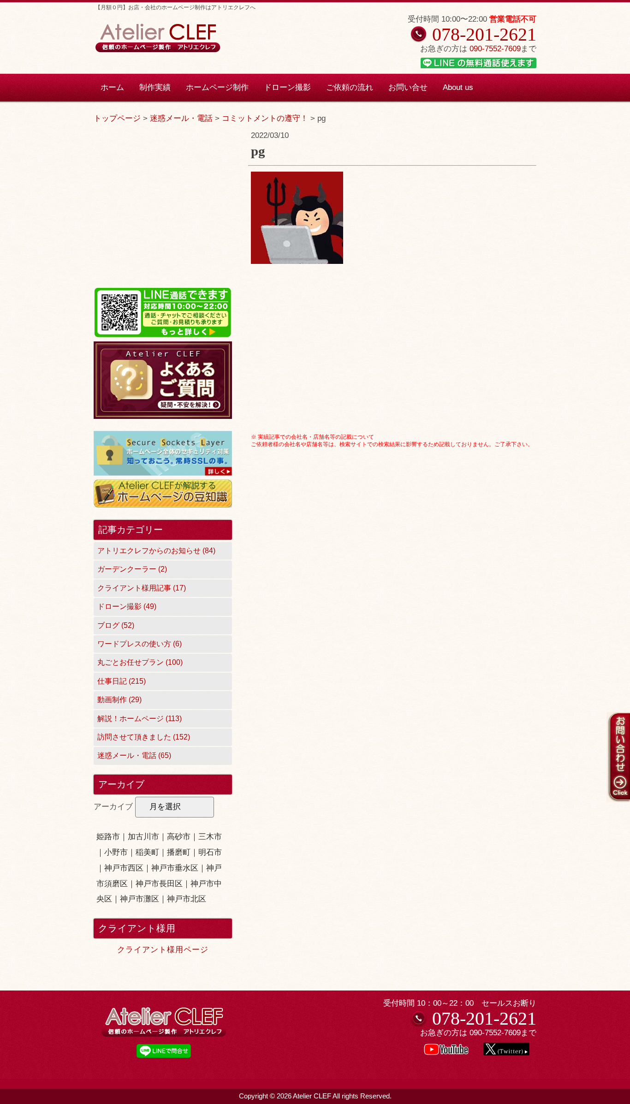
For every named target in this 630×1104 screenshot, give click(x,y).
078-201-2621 (484, 34)
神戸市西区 (123, 868)
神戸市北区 (186, 899)
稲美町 (147, 852)
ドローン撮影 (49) (126, 606)
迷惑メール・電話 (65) (134, 755)
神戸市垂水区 (174, 868)
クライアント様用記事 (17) (141, 588)
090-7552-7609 (495, 48)
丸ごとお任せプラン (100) (140, 662)
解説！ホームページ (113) (139, 718)
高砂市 (178, 836)
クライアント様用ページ (162, 949)
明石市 (210, 852)
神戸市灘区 (139, 899)
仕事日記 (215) (121, 681)
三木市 (210, 836)
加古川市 (143, 836)
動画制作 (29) (119, 700)
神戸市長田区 (159, 883)
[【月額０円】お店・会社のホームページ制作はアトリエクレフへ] (157, 51)
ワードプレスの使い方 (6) (139, 644)
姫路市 (108, 836)
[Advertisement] (392, 365)
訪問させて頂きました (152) (143, 737)
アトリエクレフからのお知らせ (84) (156, 551)
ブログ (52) (115, 625)
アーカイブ (113, 806)
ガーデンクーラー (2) (132, 569)
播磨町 (178, 852)
